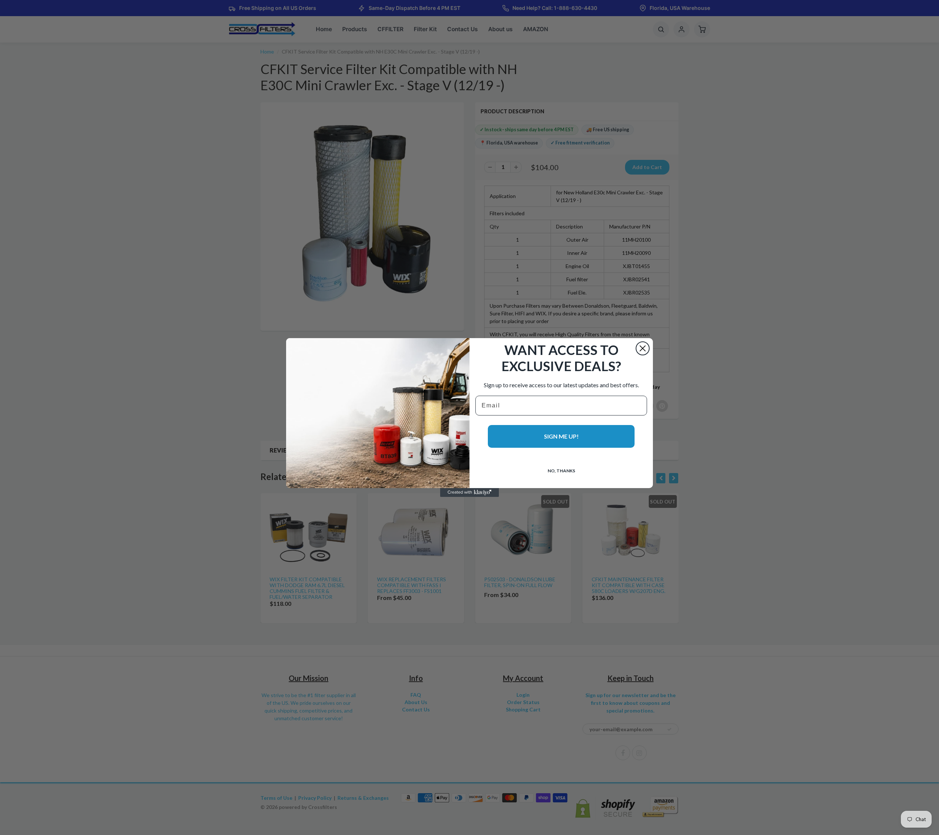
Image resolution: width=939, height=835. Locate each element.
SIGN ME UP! (561, 436)
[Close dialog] (642, 348)
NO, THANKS (561, 470)
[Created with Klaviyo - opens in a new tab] (469, 492)
